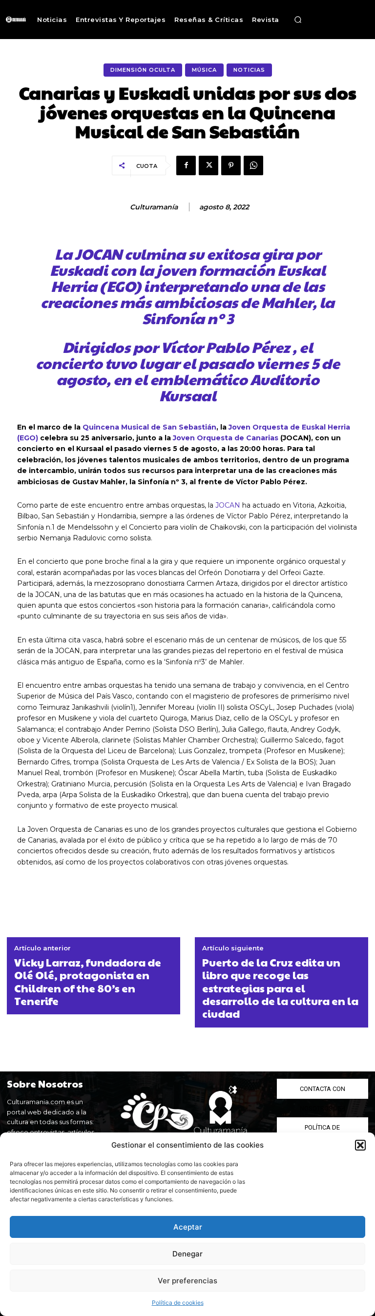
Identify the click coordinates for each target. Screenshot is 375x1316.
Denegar (187, 1253)
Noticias (249, 69)
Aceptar (187, 1227)
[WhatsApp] (253, 165)
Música (204, 69)
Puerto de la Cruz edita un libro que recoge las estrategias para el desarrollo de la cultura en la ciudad (280, 988)
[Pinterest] (231, 165)
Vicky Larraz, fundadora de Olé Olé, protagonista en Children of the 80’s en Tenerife (87, 982)
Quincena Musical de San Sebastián (149, 427)
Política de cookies (178, 1302)
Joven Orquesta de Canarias (225, 437)
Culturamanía (154, 207)
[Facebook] (186, 165)
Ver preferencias (187, 1280)
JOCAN (227, 505)
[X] (208, 165)
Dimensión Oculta (142, 69)
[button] (360, 1145)
